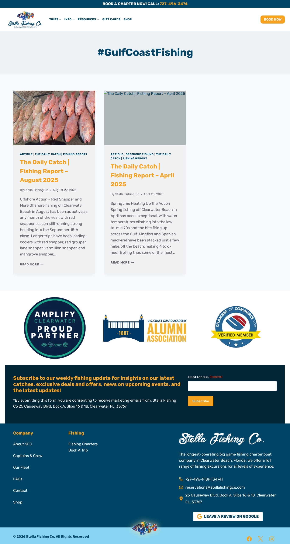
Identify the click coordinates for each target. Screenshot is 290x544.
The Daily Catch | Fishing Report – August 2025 (44, 171)
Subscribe (200, 401)
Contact (20, 490)
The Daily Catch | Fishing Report (61, 154)
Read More (32, 264)
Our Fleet (21, 467)
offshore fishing (140, 154)
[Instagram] (272, 539)
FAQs (17, 479)
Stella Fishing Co (36, 190)
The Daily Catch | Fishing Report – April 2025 (142, 175)
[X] (260, 539)
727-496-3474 (173, 3)
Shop (128, 19)
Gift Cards (111, 19)
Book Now (273, 19)
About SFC (22, 444)
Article (26, 154)
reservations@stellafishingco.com (215, 487)
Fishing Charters (83, 444)
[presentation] (54, 118)
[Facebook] (249, 539)
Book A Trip (78, 450)
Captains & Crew (27, 455)
